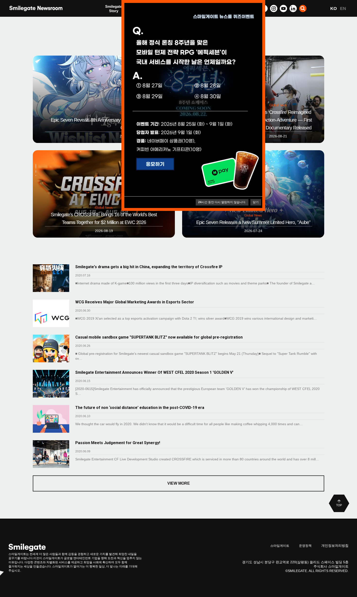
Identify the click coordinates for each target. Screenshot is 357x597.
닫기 (256, 202)
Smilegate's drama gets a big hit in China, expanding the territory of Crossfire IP (148, 267)
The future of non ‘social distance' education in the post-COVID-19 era (139, 407)
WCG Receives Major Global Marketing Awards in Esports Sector (134, 302)
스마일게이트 (279, 545)
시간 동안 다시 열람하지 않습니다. (222, 202)
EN (343, 8)
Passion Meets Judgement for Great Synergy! (117, 442)
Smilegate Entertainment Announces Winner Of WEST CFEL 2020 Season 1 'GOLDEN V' (154, 372)
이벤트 (110, 19)
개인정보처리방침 (334, 545)
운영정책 (305, 545)
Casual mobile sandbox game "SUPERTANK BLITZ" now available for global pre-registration (159, 337)
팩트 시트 (113, 9)
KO (333, 8)
